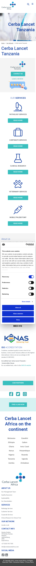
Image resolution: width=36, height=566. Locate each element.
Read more (18, 120)
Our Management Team (8, 492)
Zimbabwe (25, 463)
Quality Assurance (6, 495)
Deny (18, 320)
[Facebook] (11, 394)
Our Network (10, 43)
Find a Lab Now (18, 404)
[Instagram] (25, 394)
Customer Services (6, 511)
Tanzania (11, 459)
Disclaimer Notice (18, 562)
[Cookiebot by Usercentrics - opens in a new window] (26, 244)
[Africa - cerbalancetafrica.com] (13, 478)
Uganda (25, 459)
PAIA (10, 562)
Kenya (11, 451)
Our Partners (18, 383)
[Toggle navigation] (32, 4)
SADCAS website (26, 365)
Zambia (11, 463)
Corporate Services (7, 515)
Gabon (24, 442)
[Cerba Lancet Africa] (8, 6)
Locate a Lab (5, 525)
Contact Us (18, 74)
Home (3, 43)
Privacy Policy (29, 562)
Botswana (11, 438)
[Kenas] (16, 338)
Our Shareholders (6, 501)
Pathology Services (7, 508)
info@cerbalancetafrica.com (10, 547)
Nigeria (11, 455)
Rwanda (25, 455)
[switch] (31, 282)
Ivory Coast (24, 447)
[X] (18, 394)
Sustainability (5, 498)
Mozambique (24, 451)
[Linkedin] (6, 555)
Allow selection (18, 313)
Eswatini (24, 438)
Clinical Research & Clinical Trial (11, 518)
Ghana (11, 447)
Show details (26, 301)
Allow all (18, 307)
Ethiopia (11, 442)
